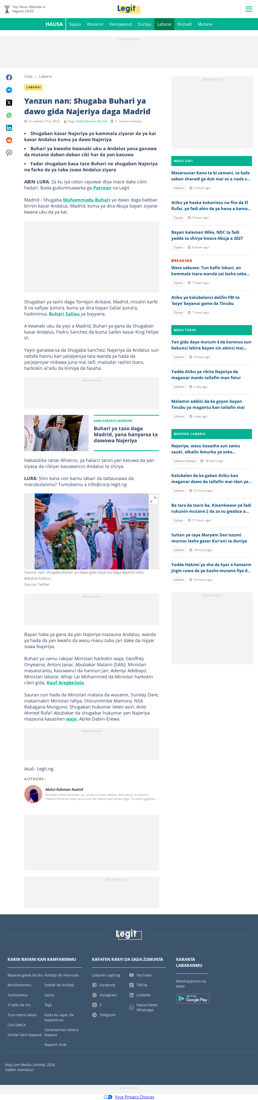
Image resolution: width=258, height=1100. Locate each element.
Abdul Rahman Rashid (91, 121)
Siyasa (75, 24)
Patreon (102, 188)
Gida (28, 76)
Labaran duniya (185, 461)
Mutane (205, 24)
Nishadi (184, 24)
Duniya (144, 24)
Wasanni (95, 24)
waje (71, 719)
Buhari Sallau (65, 314)
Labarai (164, 24)
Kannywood (120, 24)
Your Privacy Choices (134, 1097)
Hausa (54, 24)
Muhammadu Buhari (86, 200)
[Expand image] (153, 499)
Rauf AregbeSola (65, 683)
